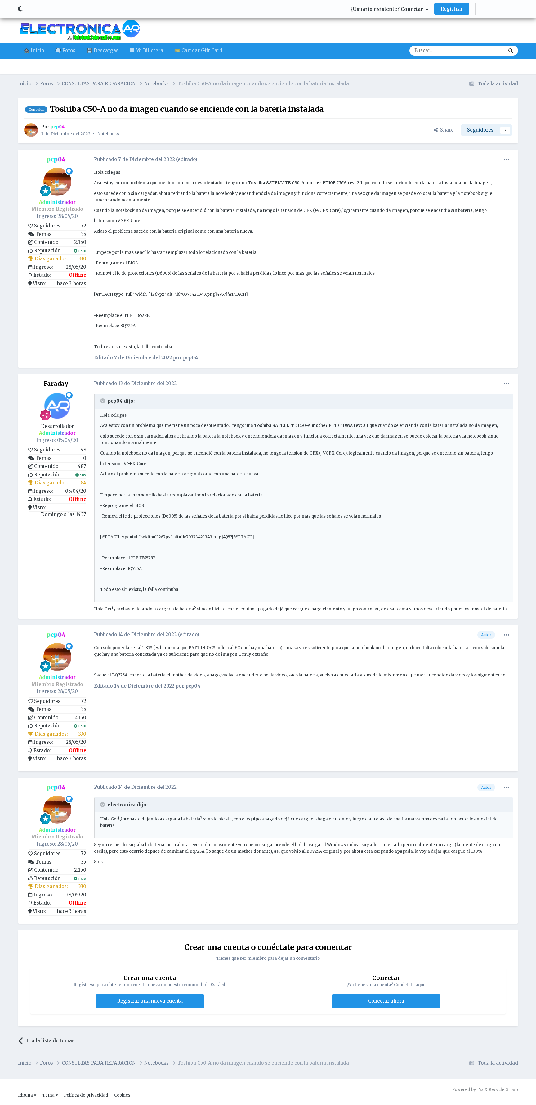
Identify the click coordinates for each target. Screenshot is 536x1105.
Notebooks (108, 134)
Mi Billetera (148, 50)
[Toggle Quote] (103, 400)
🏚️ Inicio (34, 50)
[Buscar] (510, 51)
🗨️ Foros (65, 50)
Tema (49, 1095)
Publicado (134, 159)
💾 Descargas (102, 50)
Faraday (56, 383)
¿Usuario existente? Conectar (388, 9)
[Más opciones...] (506, 159)
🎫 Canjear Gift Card (198, 50)
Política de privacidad (86, 1095)
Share (446, 130)
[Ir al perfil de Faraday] (57, 406)
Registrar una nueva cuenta (150, 1001)
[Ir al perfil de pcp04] (31, 130)
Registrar (452, 9)
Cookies (122, 1095)
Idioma (26, 1095)
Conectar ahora (386, 1001)
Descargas (485, 50)
